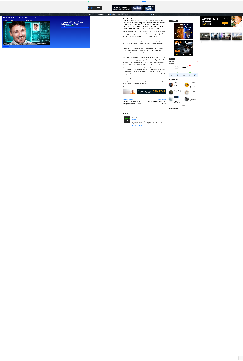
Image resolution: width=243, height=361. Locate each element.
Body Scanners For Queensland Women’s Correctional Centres (236, 34)
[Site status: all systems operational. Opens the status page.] (88, 2)
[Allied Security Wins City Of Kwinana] (171, 92)
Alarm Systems (12, 17)
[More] (164, 109)
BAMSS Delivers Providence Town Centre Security (193, 99)
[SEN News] (127, 121)
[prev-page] (201, 42)
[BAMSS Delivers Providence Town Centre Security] (187, 98)
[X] (152, 2)
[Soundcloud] (137, 125)
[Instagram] (149, 2)
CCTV (190, 96)
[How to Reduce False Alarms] (171, 84)
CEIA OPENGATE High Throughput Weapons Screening (215, 34)
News (72, 25)
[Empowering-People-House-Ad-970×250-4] (221, 21)
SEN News (134, 117)
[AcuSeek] (133, 8)
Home (4, 17)
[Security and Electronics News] (95, 8)
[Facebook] (148, 2)
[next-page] (203, 42)
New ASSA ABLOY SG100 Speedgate (204, 35)
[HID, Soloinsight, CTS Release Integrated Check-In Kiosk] (187, 92)
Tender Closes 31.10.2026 (177, 102)
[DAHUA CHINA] (183, 31)
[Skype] (135, 125)
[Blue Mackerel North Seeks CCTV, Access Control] (171, 98)
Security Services (177, 90)
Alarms (175, 82)
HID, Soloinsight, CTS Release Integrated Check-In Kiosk (194, 92)
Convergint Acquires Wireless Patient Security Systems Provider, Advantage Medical (132, 103)
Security (7, 17)
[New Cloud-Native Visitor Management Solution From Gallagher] (187, 84)
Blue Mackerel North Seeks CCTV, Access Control (177, 100)
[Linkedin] (151, 2)
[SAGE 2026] (183, 48)
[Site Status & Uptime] (147, 14)
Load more (183, 105)
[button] (153, 14)
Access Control (193, 82)
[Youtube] (154, 2)
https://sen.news (134, 119)
